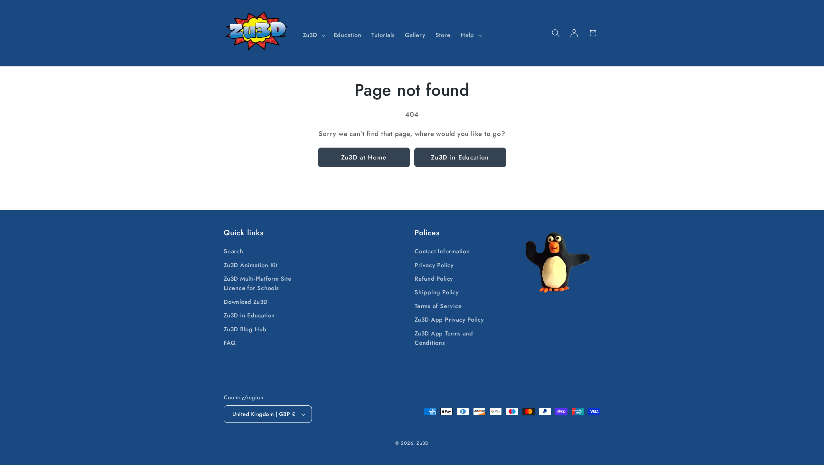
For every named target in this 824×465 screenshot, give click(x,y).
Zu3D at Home (364, 157)
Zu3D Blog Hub (245, 329)
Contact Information (442, 251)
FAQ (230, 343)
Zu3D (423, 443)
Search (233, 251)
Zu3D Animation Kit (251, 265)
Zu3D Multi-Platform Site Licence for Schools (258, 283)
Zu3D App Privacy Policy (449, 319)
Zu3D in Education (460, 157)
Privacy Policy (434, 265)
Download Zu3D (246, 302)
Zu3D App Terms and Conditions (444, 338)
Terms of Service (438, 306)
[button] (313, 35)
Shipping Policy (437, 292)
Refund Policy (434, 279)
